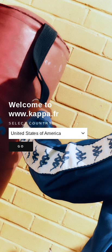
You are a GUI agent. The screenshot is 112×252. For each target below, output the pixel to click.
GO (21, 146)
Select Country (30, 123)
